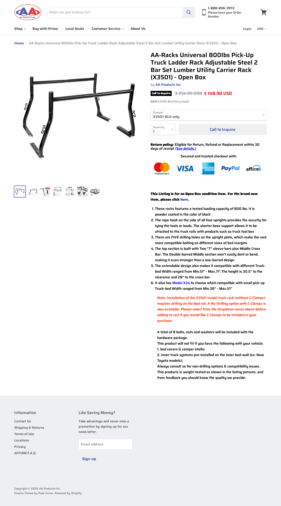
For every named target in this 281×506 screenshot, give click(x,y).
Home (19, 43)
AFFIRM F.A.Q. (25, 453)
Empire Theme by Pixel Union (33, 493)
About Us (138, 28)
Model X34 (181, 283)
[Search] (189, 12)
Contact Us (22, 421)
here (184, 199)
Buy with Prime (45, 28)
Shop (18, 28)
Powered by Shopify (68, 493)
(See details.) (185, 148)
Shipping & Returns (29, 427)
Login (247, 28)
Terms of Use (24, 434)
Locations (21, 440)
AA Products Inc (168, 84)
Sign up (89, 459)
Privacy (20, 446)
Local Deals (74, 28)
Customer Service (106, 28)
